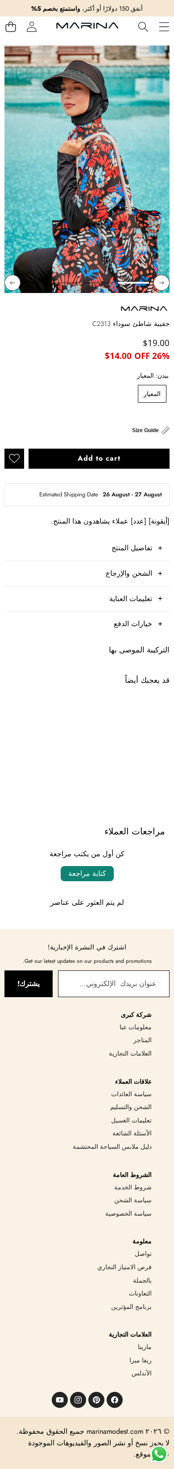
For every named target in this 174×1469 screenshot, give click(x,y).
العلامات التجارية (130, 1053)
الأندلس (142, 1373)
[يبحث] (143, 27)
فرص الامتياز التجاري (124, 1267)
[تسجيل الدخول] (31, 27)
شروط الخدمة (133, 1187)
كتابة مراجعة (87, 873)
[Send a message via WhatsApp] (159, 1454)
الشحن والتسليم (131, 1106)
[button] (10, 27)
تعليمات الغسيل (131, 1120)
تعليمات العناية (130, 599)
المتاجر (142, 1040)
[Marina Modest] (87, 27)
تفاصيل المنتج (132, 548)
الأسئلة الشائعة (132, 1133)
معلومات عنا (136, 1027)
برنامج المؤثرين (131, 1306)
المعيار (152, 393)
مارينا (145, 1346)
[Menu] (164, 27)
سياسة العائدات (131, 1093)
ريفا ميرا (140, 1360)
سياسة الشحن (133, 1200)
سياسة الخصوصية (128, 1213)
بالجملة (142, 1280)
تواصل (143, 1253)
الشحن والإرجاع (129, 573)
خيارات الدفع (133, 624)
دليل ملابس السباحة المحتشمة (112, 1146)
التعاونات (140, 1293)
